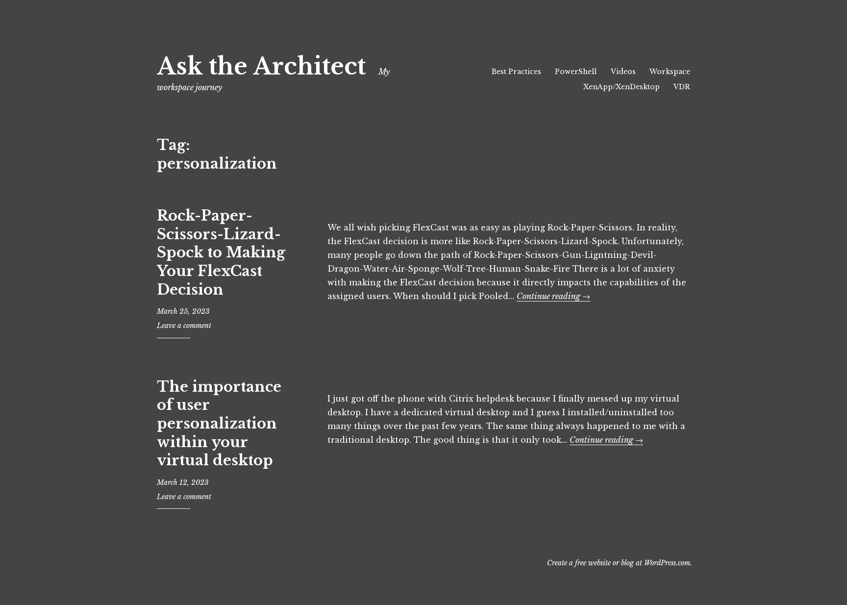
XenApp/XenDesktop (621, 86)
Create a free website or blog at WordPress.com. (619, 562)
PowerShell (576, 71)
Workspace (669, 71)
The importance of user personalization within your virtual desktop (219, 424)
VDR (681, 86)
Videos (623, 71)
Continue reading (553, 296)
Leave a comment (184, 325)
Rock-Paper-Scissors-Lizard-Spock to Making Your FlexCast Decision (221, 253)
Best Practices (516, 71)
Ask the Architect (261, 66)
